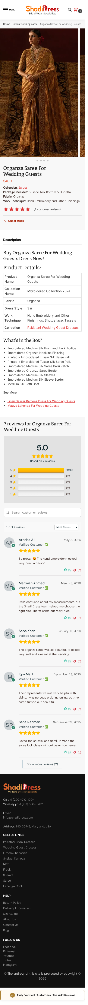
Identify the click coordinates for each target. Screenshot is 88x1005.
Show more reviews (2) (42, 764)
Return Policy (12, 903)
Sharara (8, 875)
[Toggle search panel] (70, 10)
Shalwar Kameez (14, 858)
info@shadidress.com (18, 817)
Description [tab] (12, 240)
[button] (77, 10)
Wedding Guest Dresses (20, 847)
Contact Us (10, 925)
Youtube (9, 956)
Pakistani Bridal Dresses (19, 842)
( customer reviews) (47, 209)
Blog (6, 930)
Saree (7, 880)
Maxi (6, 864)
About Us (9, 919)
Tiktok (7, 960)
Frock (7, 869)
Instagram (9, 965)
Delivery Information (17, 908)
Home (6, 24)
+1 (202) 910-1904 (22, 800)
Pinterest (9, 951)
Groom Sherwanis (15, 853)
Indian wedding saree (25, 24)
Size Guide (10, 914)
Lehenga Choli (12, 886)
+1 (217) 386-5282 (31, 804)
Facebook (9, 947)
